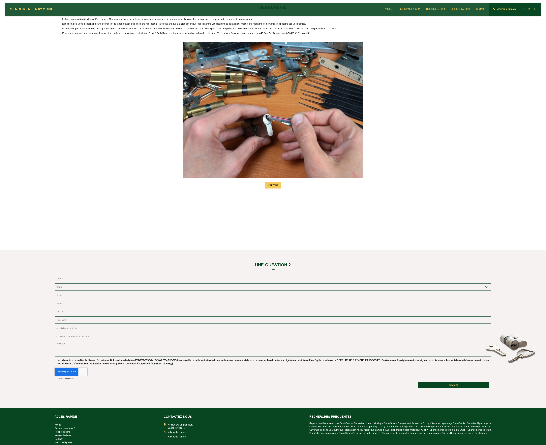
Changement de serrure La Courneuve (401, 433)
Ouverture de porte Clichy (435, 433)
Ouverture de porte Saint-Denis (434, 426)
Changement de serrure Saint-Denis (468, 433)
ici (171, 363)
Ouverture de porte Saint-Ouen (335, 433)
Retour (274, 185)
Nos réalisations (460, 9)
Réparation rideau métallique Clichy (409, 430)
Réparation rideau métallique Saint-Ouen (375, 423)
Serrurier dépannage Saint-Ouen (338, 426)
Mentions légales (63, 442)
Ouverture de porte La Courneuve (326, 430)
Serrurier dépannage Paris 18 (402, 426)
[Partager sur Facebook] (524, 9)
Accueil (389, 9)
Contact (480, 9)
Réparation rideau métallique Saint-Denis (330, 423)
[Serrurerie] (273, 110)
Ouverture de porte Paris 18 (366, 433)
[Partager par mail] (534, 9)
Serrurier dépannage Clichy (371, 426)
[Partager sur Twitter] (529, 9)
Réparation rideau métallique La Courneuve (367, 430)
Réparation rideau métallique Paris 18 (471, 426)
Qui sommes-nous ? (409, 9)
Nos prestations (435, 9)
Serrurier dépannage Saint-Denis (448, 423)
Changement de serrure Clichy (413, 423)
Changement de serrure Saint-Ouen (448, 430)
